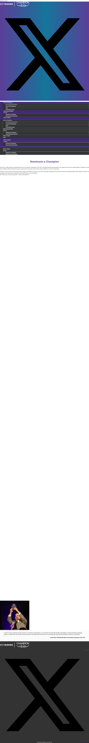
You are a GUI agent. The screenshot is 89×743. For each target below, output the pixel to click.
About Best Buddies (8, 111)
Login (4, 137)
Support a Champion (11, 114)
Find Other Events (10, 127)
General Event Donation (11, 116)
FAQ (7, 108)
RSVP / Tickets (7, 117)
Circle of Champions (11, 106)
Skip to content (3, 0)
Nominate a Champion (11, 104)
